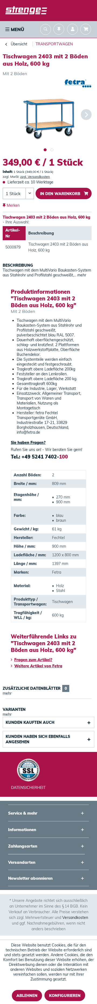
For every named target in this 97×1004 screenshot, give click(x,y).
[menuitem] (14, 29)
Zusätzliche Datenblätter (35, 688)
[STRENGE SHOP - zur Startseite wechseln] (26, 11)
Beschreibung (18, 265)
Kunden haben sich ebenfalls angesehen (38, 739)
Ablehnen (26, 995)
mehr (81, 275)
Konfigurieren (65, 995)
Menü (16, 29)
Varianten (14, 709)
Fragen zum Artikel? (33, 659)
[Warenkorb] (87, 29)
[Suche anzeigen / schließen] (45, 30)
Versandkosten (75, 917)
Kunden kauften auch (30, 722)
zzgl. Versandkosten (35, 177)
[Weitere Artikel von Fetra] (78, 84)
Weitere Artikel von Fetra (38, 666)
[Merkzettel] (58, 30)
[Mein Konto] (72, 29)
